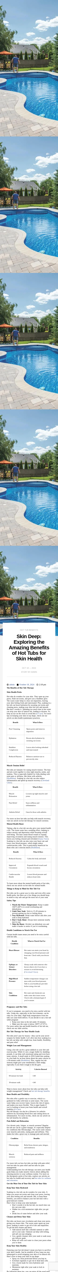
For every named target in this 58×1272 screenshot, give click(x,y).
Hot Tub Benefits (29, 630)
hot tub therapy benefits (41, 1091)
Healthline (11, 778)
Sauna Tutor (43, 839)
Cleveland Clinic (31, 972)
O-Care (39, 714)
